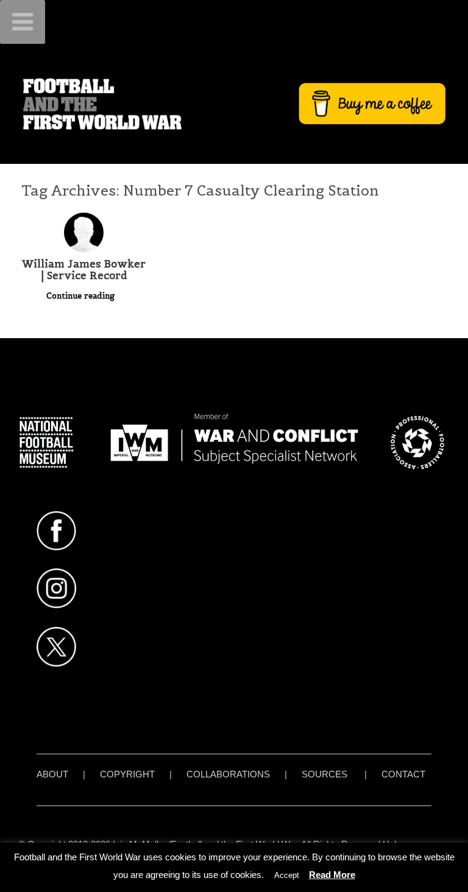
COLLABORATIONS (228, 774)
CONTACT (403, 774)
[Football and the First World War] (234, 103)
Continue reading (81, 296)
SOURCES (324, 774)
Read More (332, 874)
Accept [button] (286, 875)
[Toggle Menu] (22, 22)
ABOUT (52, 774)
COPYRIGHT (127, 774)
